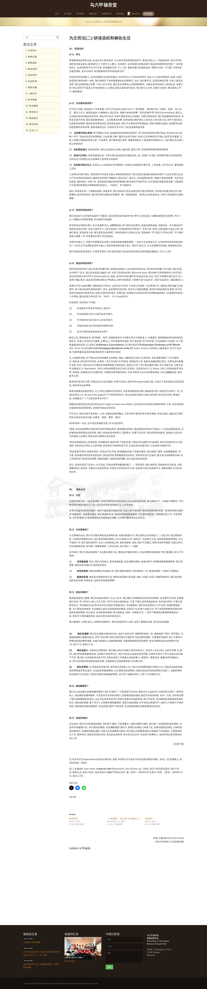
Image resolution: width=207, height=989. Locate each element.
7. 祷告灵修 (31, 87)
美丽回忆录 (107, 14)
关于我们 (68, 14)
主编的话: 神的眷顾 (31, 942)
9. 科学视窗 (31, 99)
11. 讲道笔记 (31, 112)
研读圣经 (149, 818)
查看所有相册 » (70, 961)
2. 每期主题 (31, 57)
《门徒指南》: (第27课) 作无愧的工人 (123, 818)
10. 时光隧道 (31, 106)
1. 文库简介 (31, 50)
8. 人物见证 (31, 93)
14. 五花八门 (31, 130)
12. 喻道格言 (31, 118)
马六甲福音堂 (103, 4)
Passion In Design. (91, 983)
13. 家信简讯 (31, 124)
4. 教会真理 (31, 69)
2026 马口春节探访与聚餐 (74, 957)
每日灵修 (148, 14)
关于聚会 (80, 14)
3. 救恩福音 (31, 63)
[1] (182, 280)
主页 (57, 14)
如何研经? (73, 818)
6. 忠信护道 (31, 81)
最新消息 (93, 14)
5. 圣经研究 (31, 75)
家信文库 (136, 14)
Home (88, 22)
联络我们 (120, 14)
